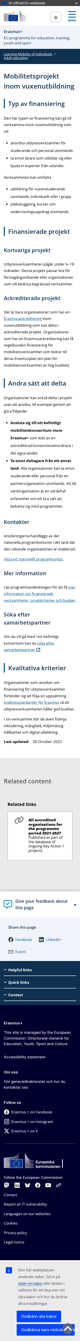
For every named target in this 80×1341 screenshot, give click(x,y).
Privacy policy (15, 1232)
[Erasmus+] (15, 15)
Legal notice (14, 1242)
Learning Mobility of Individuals (28, 54)
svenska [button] (55, 17)
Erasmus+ (13, 1023)
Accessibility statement (25, 1057)
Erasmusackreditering (23, 318)
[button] (20, 939)
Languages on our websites (27, 1213)
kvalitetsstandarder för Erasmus (31, 702)
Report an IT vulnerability (25, 1204)
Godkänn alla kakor (39, 1316)
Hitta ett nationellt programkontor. (34, 559)
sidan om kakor (30, 1283)
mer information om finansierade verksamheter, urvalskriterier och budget (39, 594)
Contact (10, 1194)
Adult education (16, 58)
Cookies (11, 1223)
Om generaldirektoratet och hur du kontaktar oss (34, 1084)
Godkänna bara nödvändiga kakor (48, 1329)
